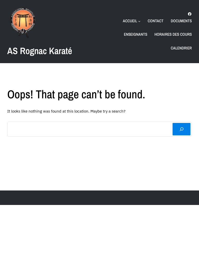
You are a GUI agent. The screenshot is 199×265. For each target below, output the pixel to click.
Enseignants (135, 34)
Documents (181, 21)
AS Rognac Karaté (39, 51)
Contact (156, 21)
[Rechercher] (181, 129)
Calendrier (181, 48)
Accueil (130, 21)
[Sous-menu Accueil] (139, 21)
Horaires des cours (173, 34)
